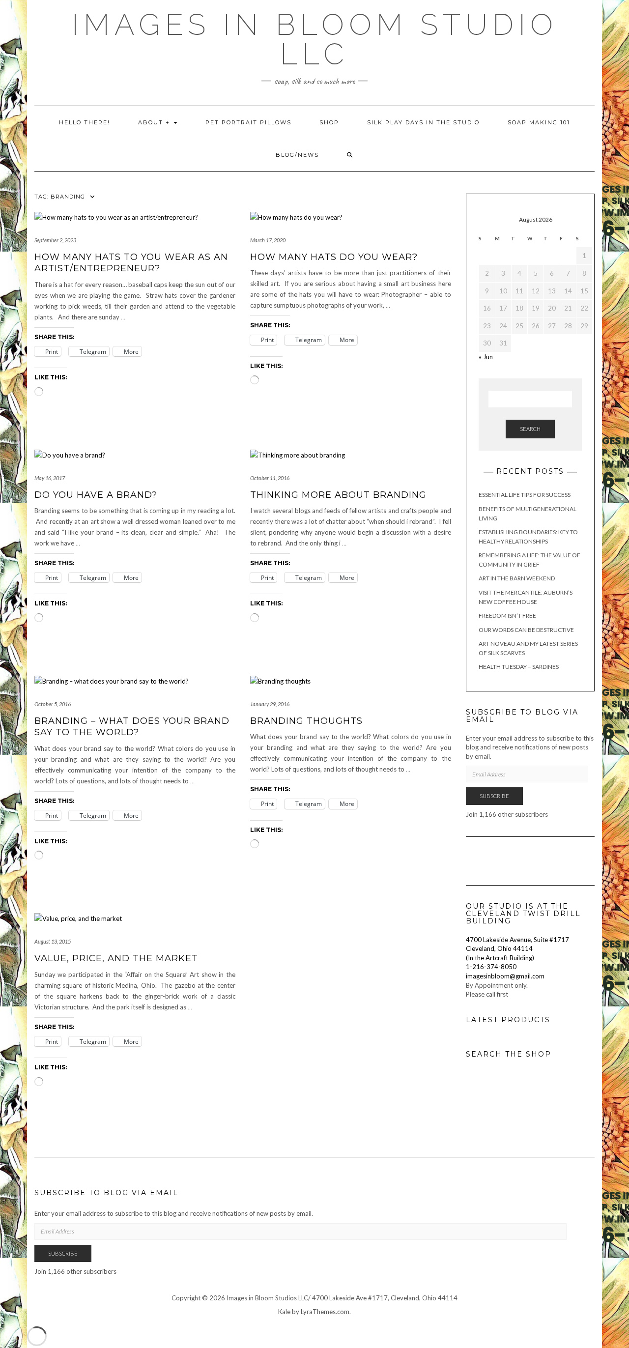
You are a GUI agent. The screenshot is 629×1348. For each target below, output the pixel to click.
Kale (284, 1312)
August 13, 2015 (52, 941)
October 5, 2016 (52, 704)
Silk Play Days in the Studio (423, 122)
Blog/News (297, 154)
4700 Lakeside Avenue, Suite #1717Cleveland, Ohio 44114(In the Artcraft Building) (517, 949)
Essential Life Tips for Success (525, 494)
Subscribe (494, 796)
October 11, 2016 (269, 478)
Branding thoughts (306, 721)
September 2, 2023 (55, 240)
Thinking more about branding (338, 494)
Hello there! (84, 122)
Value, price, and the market (116, 958)
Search (530, 429)
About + (155, 122)
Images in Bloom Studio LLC (315, 39)
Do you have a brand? (95, 494)
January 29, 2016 (269, 704)
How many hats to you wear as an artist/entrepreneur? (131, 263)
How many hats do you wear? (334, 257)
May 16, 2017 (49, 478)
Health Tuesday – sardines (519, 666)
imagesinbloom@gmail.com (505, 976)
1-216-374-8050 (491, 967)
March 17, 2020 (268, 240)
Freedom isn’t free (507, 615)
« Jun (486, 357)
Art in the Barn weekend (517, 578)
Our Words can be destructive (526, 629)
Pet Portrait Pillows (248, 122)
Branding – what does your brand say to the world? (131, 727)
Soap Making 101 (539, 122)
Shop (329, 122)
